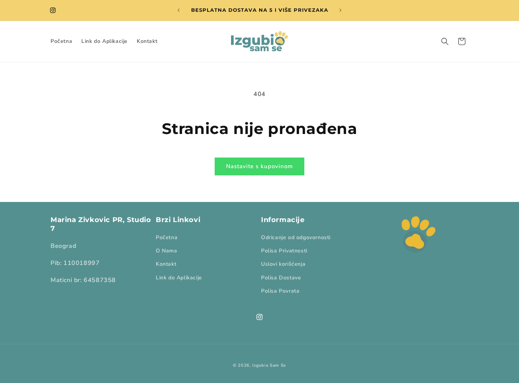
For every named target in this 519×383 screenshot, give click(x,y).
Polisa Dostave (281, 277)
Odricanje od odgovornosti (296, 237)
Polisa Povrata (280, 291)
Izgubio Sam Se (269, 365)
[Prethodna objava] (178, 10)
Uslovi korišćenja (283, 264)
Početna (166, 237)
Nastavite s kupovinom (259, 166)
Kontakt (166, 264)
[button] (445, 41)
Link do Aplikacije (179, 277)
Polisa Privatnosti (284, 251)
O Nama (166, 251)
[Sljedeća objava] (340, 10)
